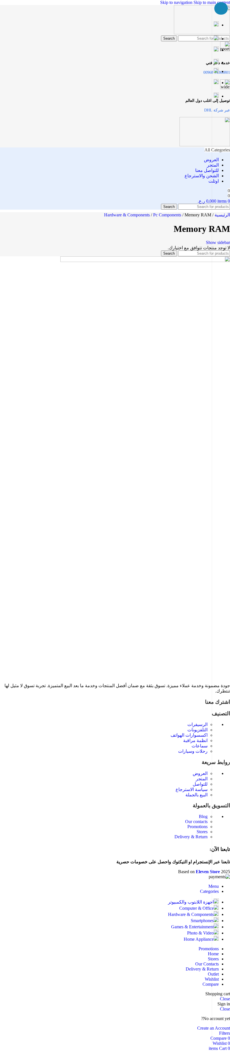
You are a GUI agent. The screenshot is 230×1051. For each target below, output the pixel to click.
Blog (203, 816)
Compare (211, 984)
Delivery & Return (191, 836)
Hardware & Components (127, 214)
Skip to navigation (177, 2)
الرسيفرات (197, 724)
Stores (202, 831)
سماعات (200, 745)
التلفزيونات (197, 729)
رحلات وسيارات (193, 751)
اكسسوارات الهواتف (189, 735)
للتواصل (200, 784)
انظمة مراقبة (195, 740)
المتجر (202, 778)
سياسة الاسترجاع (192, 789)
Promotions (197, 826)
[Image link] (145, 260)
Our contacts (196, 821)
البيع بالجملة (196, 794)
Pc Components (167, 214)
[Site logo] (202, 32)
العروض (200, 773)
